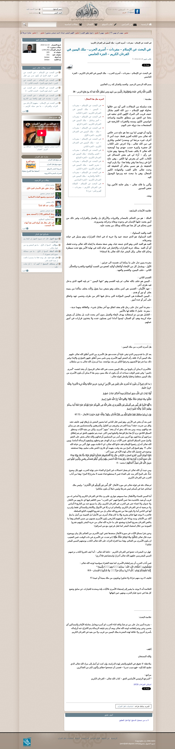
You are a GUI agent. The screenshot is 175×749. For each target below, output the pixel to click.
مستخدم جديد (33, 13)
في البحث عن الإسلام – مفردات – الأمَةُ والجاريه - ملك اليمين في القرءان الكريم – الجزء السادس (86, 176)
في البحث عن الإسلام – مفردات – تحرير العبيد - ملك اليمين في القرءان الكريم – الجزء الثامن (86, 165)
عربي (124, 12)
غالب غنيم (39, 40)
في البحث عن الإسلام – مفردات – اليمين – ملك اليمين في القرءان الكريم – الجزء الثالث (86, 109)
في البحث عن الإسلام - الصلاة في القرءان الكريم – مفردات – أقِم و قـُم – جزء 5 (86, 187)
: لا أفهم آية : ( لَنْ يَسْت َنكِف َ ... (40, 265)
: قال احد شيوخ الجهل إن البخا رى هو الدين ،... (40, 240)
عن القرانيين (127, 24)
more (25, 111)
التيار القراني (95, 738)
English (131, 12)
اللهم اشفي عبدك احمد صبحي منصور (110, 33)
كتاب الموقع (107, 24)
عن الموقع (106, 738)
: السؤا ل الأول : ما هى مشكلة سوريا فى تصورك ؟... (40, 252)
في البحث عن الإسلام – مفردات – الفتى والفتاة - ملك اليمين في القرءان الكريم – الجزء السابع (86, 154)
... (89, 33)
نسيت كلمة (30, 9)
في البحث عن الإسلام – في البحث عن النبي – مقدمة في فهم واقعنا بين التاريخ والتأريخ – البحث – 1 (40, 97)
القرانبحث (85, 738)
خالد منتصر (50, 202)
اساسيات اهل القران (125, 706)
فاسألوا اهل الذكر (41, 234)
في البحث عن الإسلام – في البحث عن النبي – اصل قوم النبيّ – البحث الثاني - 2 (40, 81)
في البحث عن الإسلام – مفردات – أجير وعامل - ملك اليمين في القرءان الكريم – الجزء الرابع (86, 120)
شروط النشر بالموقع (54, 169)
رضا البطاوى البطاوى (46, 219)
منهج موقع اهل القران (54, 164)
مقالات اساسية (71, 24)
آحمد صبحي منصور (47, 193)
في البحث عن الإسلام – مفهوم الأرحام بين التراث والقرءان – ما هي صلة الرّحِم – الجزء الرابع (40, 104)
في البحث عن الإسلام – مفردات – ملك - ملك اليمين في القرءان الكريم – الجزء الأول (86, 131)
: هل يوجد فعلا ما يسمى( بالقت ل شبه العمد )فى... (40, 259)
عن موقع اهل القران (55, 160)
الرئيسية (144, 24)
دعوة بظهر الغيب (137, 33)
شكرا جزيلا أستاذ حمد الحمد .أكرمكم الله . (65, 33)
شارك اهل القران (41, 157)
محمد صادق (49, 185)
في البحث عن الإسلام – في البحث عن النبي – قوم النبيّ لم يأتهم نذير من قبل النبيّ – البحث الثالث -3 (40, 74)
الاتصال (90, 24)
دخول (36, 9)
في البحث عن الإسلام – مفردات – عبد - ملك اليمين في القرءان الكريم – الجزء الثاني (86, 142)
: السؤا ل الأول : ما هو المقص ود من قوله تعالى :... (40, 246)
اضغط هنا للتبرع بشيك (30, 171)
